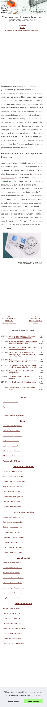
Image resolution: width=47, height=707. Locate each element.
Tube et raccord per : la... (12, 613)
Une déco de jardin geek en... (13, 496)
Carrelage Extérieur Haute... (13, 471)
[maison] (23, 7)
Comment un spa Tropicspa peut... (15, 481)
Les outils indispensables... (12, 436)
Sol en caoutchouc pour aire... (14, 476)
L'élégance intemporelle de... (13, 517)
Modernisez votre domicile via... (14, 643)
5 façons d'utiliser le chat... (12, 583)
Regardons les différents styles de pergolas (20, 377)
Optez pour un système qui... (13, 633)
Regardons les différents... (12, 461)
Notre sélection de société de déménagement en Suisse (9, 322)
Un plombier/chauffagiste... (12, 598)
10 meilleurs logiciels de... (12, 451)
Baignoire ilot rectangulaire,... (13, 522)
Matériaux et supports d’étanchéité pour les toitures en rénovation (22, 360)
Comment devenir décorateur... (14, 552)
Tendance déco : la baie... (12, 532)
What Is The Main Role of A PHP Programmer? (21, 371)
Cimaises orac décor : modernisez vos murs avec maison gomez (23, 342)
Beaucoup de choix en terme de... (15, 537)
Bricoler (22, 28)
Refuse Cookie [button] (13, 701)
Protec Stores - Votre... (11, 441)
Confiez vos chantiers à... (12, 618)
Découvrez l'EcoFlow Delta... (13, 578)
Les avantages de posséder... (13, 588)
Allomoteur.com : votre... (11, 573)
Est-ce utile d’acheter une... (13, 593)
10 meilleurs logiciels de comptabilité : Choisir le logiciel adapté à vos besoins (23, 366)
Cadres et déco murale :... (12, 527)
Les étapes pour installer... (12, 623)
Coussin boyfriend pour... (12, 542)
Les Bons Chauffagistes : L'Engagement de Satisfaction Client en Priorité (22, 337)
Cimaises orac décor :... (11, 431)
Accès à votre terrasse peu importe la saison (22, 388)
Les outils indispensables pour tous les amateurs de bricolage (23, 348)
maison (23, 25)
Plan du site (7, 407)
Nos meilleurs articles (10, 402)
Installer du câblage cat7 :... (13, 608)
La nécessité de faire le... (12, 491)
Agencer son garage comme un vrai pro (35, 321)
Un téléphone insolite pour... (13, 547)
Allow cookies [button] (33, 701)
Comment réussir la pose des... (14, 415)
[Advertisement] (23, 56)
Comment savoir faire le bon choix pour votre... (22, 31)
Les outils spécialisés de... (12, 568)
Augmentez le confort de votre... (14, 628)
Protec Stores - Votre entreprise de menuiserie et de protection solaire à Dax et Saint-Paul (21, 354)
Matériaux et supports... (11, 446)
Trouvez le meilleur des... (12, 501)
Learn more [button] (36, 695)
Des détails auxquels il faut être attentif (22, 382)
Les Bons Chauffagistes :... (12, 426)
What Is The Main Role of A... (13, 456)
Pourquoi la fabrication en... (13, 563)
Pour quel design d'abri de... (13, 486)
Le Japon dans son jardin (12, 507)
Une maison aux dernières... (13, 638)
